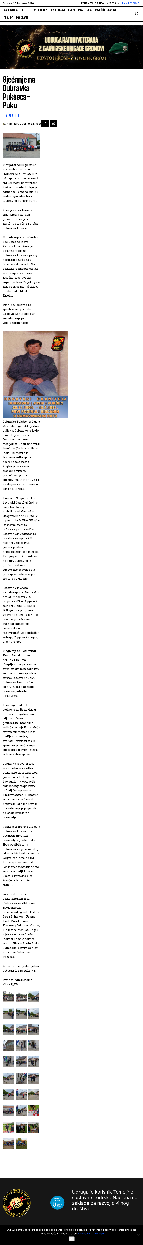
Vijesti (11, 115)
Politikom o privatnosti (91, 1233)
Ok (71, 1238)
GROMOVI (20, 124)
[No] (138, 1235)
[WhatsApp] (53, 123)
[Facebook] (45, 123)
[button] (136, 13)
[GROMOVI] (3, 124)
